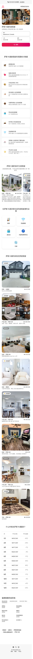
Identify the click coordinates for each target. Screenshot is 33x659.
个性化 (19, 651)
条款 (15, 651)
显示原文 (22, 2)
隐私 (12, 651)
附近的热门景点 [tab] (23, 601)
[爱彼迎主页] (3, 6)
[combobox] (16, 34)
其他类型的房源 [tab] (13, 601)
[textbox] (9, 40)
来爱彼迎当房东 (24, 6)
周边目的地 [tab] (4, 601)
